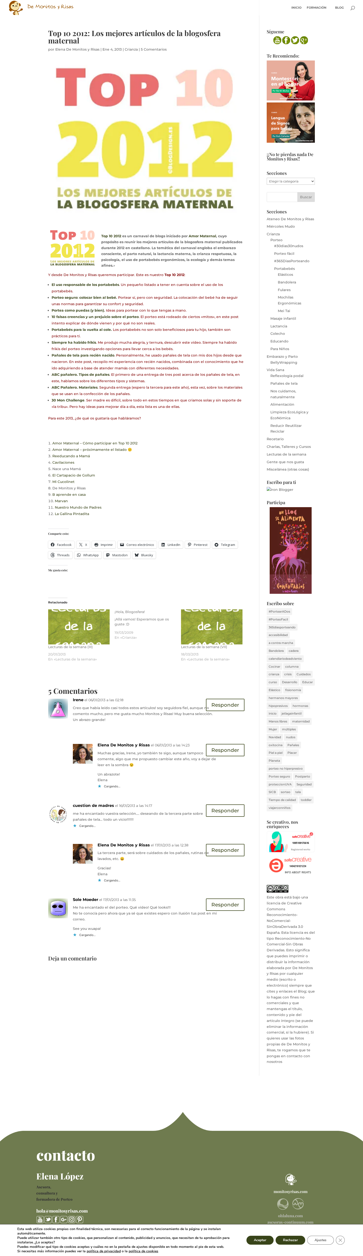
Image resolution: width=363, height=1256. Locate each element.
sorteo (285, 792)
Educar (307, 682)
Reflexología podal (286, 376)
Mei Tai (284, 311)
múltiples (289, 729)
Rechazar (290, 1240)
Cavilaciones (63, 462)
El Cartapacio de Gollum (73, 475)
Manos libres (278, 721)
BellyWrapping (283, 362)
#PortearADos (279, 611)
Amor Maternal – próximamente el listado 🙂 (92, 449)
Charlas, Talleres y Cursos (289, 446)
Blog (339, 7)
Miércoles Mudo (281, 226)
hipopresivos (278, 706)
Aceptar (260, 1240)
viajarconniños (279, 808)
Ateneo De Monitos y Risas (290, 219)
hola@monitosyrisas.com (62, 1211)
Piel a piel (275, 753)
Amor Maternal (202, 236)
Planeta (274, 760)
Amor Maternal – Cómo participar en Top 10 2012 (95, 443)
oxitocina (275, 745)
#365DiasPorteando (291, 261)
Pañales (293, 745)
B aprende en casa (69, 494)
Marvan (61, 501)
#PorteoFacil (278, 619)
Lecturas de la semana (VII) (204, 647)
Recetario (275, 439)
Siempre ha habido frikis (74, 342)
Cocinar (274, 666)
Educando (279, 341)
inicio (273, 713)
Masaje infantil (283, 318)
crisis (288, 674)
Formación (316, 7)
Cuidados (304, 674)
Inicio (296, 7)
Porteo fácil (284, 253)
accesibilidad (278, 635)
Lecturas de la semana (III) (70, 647)
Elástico (274, 690)
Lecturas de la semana (286, 454)
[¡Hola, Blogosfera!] (148, 624)
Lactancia (278, 326)
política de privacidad (104, 1251)
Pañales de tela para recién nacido (83, 355)
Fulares (284, 290)
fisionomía (293, 690)
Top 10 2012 (111, 236)
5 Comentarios (154, 49)
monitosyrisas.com (290, 1191)
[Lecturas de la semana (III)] (79, 626)
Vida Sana (275, 370)
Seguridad (304, 784)
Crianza (131, 49)
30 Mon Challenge (68, 400)
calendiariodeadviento (285, 658)
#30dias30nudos (288, 246)
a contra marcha (281, 643)
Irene (78, 700)
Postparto (302, 776)
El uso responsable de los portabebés (85, 284)
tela (298, 792)
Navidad (275, 737)
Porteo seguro (279, 776)
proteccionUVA (280, 784)
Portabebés (284, 268)
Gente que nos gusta (285, 462)
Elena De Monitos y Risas (77, 49)
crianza (274, 674)
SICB (272, 792)
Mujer (273, 729)
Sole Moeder (85, 899)
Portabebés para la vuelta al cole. (82, 329)
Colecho (277, 333)
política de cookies (143, 1251)
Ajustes (320, 1240)
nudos (290, 737)
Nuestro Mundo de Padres (78, 507)
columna (292, 666)
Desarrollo (289, 682)
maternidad (301, 721)
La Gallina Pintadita (72, 514)
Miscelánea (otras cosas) (288, 469)
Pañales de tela (284, 383)
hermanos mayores (283, 698)
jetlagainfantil (292, 713)
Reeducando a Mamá (71, 456)
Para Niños (279, 349)
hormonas (300, 706)
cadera (294, 651)
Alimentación (282, 404)
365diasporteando (282, 627)
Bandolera (287, 282)
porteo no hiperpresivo (286, 768)
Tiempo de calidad (282, 800)
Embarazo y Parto (282, 356)
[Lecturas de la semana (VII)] (211, 626)
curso (273, 682)
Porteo (276, 240)
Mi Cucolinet (63, 481)
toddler (306, 800)
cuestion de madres (93, 805)
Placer (292, 753)
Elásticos (285, 274)
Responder (225, 705)
